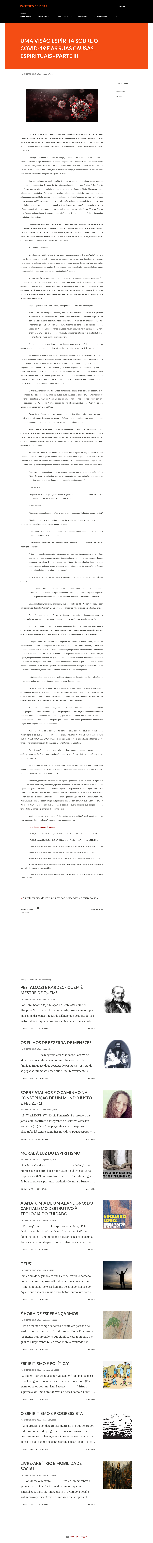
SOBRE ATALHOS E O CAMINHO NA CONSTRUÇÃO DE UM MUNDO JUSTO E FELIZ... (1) (56, 1098)
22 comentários (42, 1399)
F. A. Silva (119, 96)
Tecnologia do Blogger (78, 1537)
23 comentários (42, 1299)
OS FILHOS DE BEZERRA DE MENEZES (56, 1042)
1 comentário (41, 1189)
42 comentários (42, 1139)
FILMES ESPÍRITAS (100, 17)
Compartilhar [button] (122, 83)
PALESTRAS (82, 17)
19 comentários (42, 1349)
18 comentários (42, 1449)
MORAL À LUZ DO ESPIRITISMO (50, 1153)
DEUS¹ (26, 1263)
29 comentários (42, 1078)
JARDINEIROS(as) (44, 17)
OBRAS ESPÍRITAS (64, 17)
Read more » (89, 1028)
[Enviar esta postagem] (37, 909)
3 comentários (41, 1028)
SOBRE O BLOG (25, 17)
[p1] (54, 827)
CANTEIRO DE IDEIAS (33, 6)
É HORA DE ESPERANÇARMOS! (50, 1313)
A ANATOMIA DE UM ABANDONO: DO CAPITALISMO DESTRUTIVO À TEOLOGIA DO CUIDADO (56, 1208)
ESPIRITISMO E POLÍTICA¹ (44, 1363)
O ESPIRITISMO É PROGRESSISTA (51, 1413)
